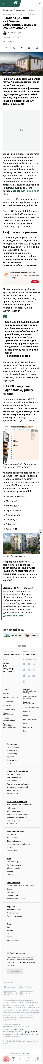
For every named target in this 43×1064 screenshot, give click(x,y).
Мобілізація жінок (14, 811)
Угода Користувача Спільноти (30, 697)
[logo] (15, 3)
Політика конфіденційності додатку (29, 691)
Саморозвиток (12, 895)
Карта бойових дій (14, 778)
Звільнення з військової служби (19, 805)
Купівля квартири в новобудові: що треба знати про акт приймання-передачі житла (20, 202)
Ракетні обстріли (13, 774)
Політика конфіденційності (9, 719)
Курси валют (12, 838)
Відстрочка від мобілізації (17, 818)
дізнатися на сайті (13, 615)
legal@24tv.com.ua (31, 1032)
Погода (9, 763)
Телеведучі (7, 705)
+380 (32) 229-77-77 (17, 1029)
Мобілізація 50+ (13, 808)
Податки (10, 847)
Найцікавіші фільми (15, 862)
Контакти (26, 711)
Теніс (9, 934)
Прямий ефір (12, 754)
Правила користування (8, 714)
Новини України (13, 750)
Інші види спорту (13, 940)
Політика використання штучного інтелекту (10, 725)
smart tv (10, 993)
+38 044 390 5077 (29, 654)
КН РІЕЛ (15, 37)
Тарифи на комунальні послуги (19, 844)
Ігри (24, 731)
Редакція (6, 693)
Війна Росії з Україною (17, 771)
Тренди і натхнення (14, 916)
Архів (25, 723)
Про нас (6, 689)
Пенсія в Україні (13, 851)
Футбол (10, 930)
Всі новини (12, 744)
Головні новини (13, 747)
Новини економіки (15, 831)
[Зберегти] (37, 48)
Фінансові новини (14, 841)
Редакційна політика (10, 697)
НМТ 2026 (10, 892)
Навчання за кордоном (16, 899)
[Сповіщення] (40, 3)
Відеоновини (12, 757)
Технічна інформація (31, 707)
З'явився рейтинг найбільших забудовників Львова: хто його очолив (34, 10)
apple (26, 987)
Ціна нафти (11, 835)
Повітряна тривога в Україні (18, 784)
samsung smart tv (26, 993)
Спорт (9, 924)
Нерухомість (7, 10)
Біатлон (10, 937)
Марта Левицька (14, 33)
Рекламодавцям (9, 709)
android (10, 987)
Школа (9, 889)
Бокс (8, 927)
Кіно (9, 859)
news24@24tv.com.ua (11, 654)
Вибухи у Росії (12, 791)
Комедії (10, 871)
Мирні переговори (14, 781)
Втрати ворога (12, 794)
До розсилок (15, 971)
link (24, 664)
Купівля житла (12, 913)
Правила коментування (28, 702)
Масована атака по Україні (17, 787)
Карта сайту (27, 727)
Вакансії (26, 715)
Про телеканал (8, 701)
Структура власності (30, 719)
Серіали (10, 875)
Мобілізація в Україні (17, 802)
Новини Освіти (13, 883)
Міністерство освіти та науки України (21, 886)
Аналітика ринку (20, 10)
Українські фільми (14, 865)
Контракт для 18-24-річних (17, 814)
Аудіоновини (12, 760)
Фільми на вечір (13, 868)
